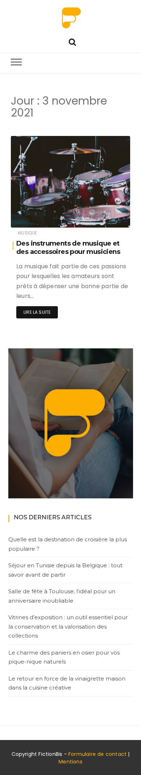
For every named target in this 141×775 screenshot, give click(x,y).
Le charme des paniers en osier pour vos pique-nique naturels (64, 657)
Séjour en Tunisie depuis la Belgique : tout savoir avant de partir (65, 570)
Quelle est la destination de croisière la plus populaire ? (67, 544)
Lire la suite (37, 312)
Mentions (70, 761)
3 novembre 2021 (103, 217)
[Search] (72, 41)
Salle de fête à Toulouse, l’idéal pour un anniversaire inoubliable (61, 596)
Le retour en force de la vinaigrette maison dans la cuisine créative (66, 683)
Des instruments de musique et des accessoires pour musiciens (68, 247)
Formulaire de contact (97, 754)
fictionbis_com (49, 217)
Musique (27, 233)
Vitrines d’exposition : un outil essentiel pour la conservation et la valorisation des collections (68, 626)
